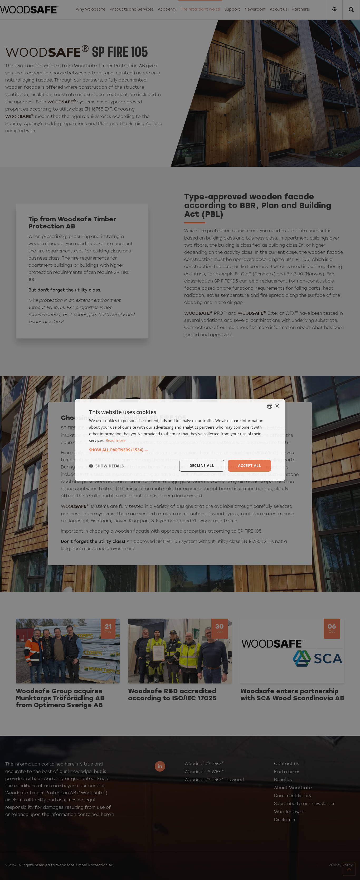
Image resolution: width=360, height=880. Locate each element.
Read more (115, 440)
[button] (180, 449)
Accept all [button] (249, 465)
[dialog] (180, 440)
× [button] (277, 406)
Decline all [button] (201, 465)
